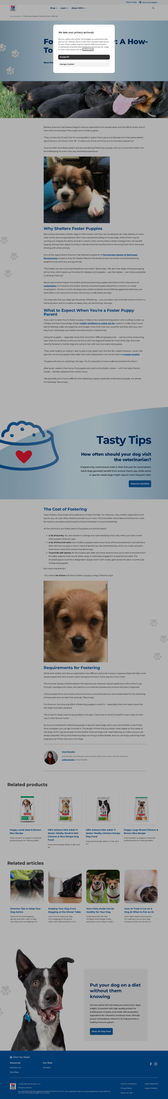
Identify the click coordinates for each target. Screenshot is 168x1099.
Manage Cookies (67, 64)
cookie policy (88, 49)
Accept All (64, 57)
